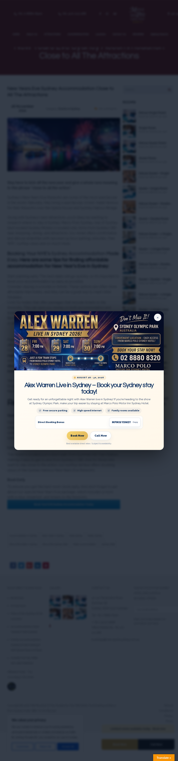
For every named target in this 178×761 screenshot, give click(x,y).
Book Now (77, 435)
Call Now (101, 435)
